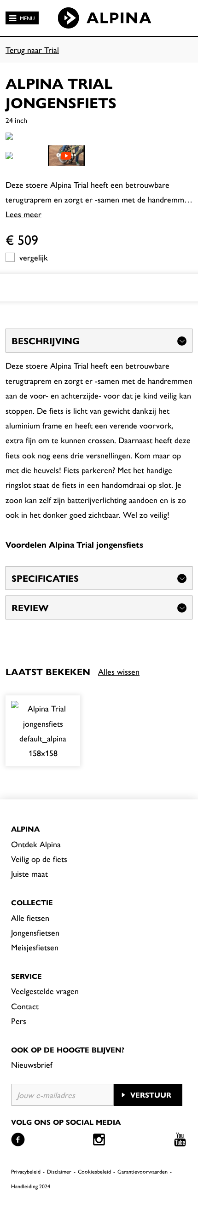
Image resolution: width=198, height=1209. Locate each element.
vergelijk (33, 257)
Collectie (32, 902)
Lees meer (23, 214)
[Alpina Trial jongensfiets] (43, 731)
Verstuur (150, 1094)
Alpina (25, 828)
